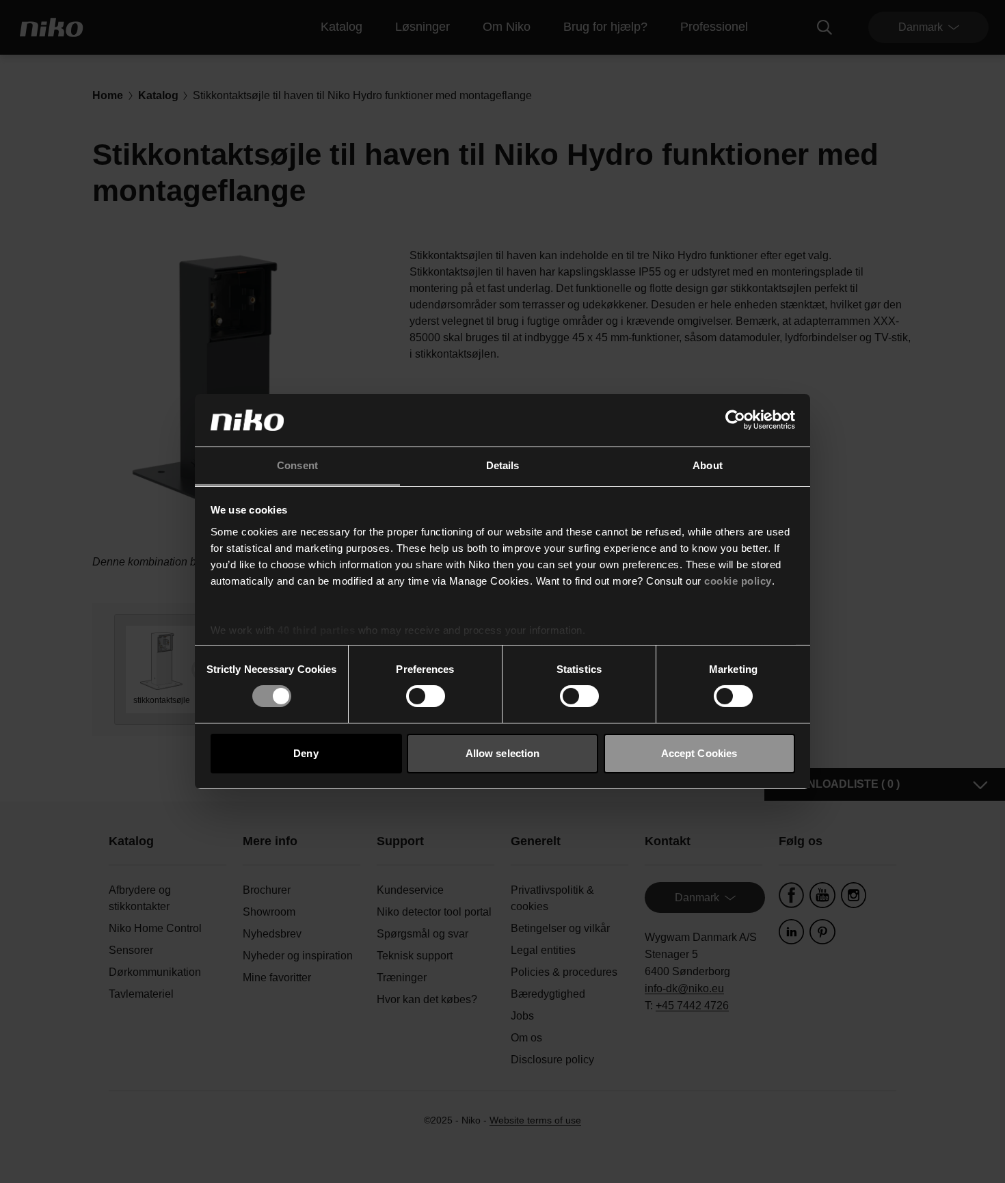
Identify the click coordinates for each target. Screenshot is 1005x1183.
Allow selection (503, 753)
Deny (305, 753)
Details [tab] (503, 465)
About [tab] (708, 465)
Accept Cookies (699, 753)
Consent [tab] (297, 465)
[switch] (425, 696)
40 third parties (316, 630)
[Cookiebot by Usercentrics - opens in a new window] (735, 420)
